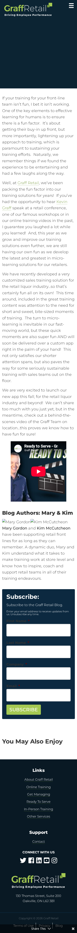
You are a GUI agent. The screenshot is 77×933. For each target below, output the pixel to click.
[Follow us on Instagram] (54, 862)
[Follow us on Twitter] (23, 862)
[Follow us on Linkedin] (39, 862)
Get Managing (38, 794)
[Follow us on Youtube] (46, 862)
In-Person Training (38, 809)
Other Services (38, 816)
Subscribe (23, 710)
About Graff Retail (38, 779)
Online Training (38, 787)
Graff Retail (28, 10)
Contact (38, 841)
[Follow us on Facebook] (31, 862)
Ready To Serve (38, 801)
